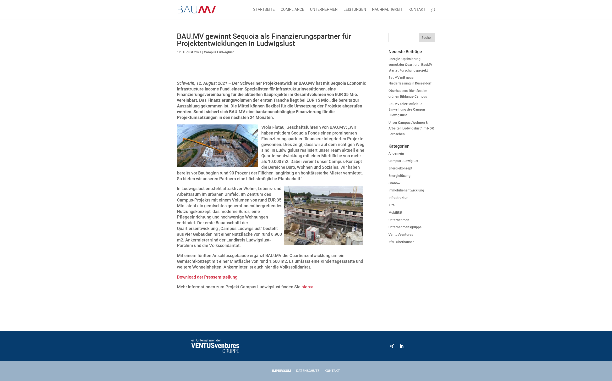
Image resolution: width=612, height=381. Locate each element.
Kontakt (417, 10)
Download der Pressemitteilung (207, 277)
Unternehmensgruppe (405, 227)
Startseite (264, 10)
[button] (10, 370)
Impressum (281, 370)
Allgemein (396, 153)
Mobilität (395, 212)
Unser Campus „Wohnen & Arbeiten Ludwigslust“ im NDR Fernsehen (411, 128)
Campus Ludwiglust (219, 52)
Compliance (292, 10)
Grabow (394, 183)
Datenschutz (307, 370)
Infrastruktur (398, 198)
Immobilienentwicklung (406, 190)
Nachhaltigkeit (387, 10)
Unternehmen (324, 10)
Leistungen (355, 10)
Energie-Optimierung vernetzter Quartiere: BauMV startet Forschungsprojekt (410, 64)
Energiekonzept (400, 168)
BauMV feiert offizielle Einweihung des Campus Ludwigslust (407, 109)
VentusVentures (400, 234)
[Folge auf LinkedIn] (401, 346)
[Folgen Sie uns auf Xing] (392, 346)
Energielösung (399, 176)
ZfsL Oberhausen (401, 242)
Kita (391, 205)
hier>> (307, 286)
